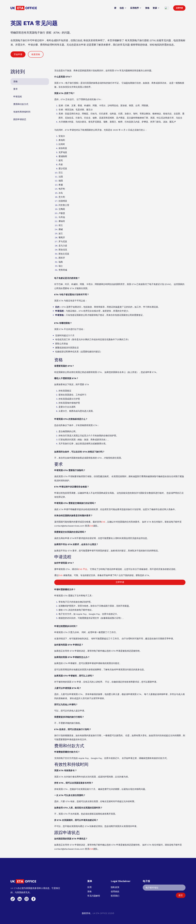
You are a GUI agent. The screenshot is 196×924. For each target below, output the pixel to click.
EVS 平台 (82, 569)
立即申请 (179, 8)
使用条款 (115, 891)
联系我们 (115, 896)
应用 (89, 887)
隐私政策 (115, 887)
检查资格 (35, 54)
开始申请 (18, 54)
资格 (15, 81)
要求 (15, 89)
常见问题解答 (93, 896)
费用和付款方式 (20, 104)
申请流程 (17, 96)
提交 (181, 895)
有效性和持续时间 (21, 112)
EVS (103, 522)
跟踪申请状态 (19, 119)
